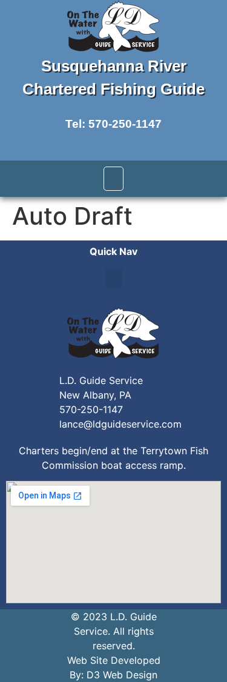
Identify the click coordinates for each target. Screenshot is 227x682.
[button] (114, 179)
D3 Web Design (122, 675)
